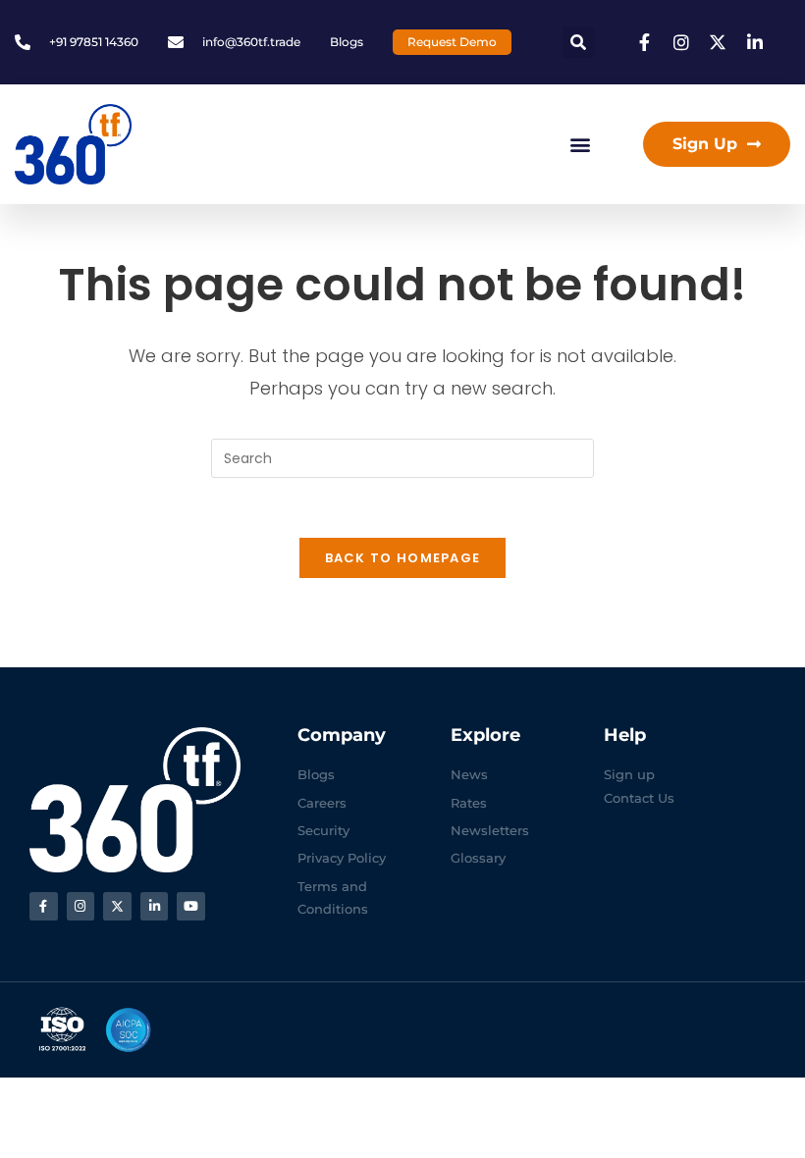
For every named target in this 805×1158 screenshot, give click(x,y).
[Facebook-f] (43, 906)
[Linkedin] (154, 906)
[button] (578, 42)
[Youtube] (191, 906)
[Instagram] (81, 906)
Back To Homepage (403, 558)
